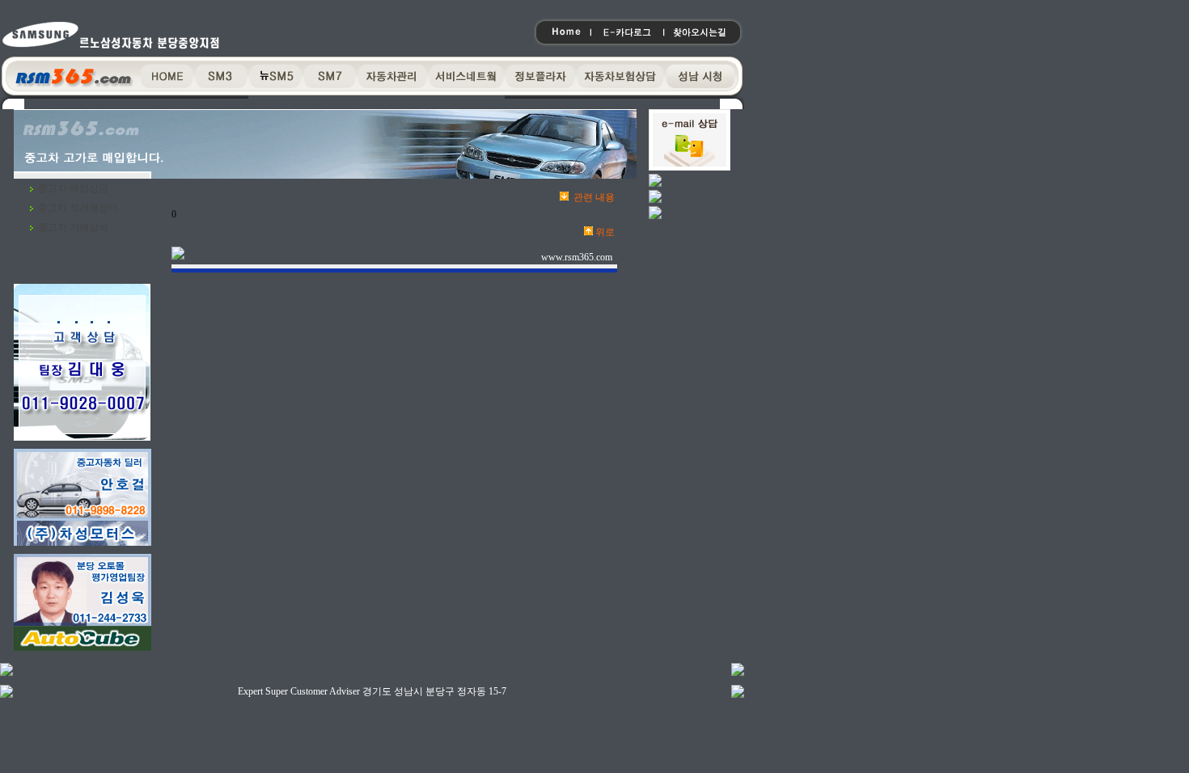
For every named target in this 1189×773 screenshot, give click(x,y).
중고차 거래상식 (73, 227)
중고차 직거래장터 (78, 207)
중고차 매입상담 (73, 188)
